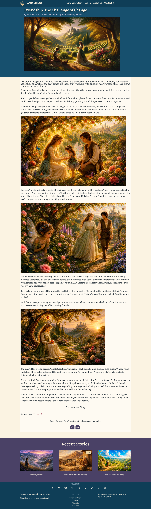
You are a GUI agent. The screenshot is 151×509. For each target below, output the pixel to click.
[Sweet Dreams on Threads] (105, 488)
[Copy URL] (72, 427)
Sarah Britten (33, 14)
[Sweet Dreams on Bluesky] (65, 488)
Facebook (38, 414)
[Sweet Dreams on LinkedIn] (85, 488)
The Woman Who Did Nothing (75, 475)
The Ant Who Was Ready (114, 475)
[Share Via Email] (78, 427)
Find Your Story (74, 3)
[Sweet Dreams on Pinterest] (59, 488)
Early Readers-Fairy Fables (69, 14)
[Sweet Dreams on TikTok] (92, 488)
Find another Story (75, 407)
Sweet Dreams (34, 2)
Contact (108, 3)
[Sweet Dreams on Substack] (52, 488)
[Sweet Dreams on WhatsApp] (79, 488)
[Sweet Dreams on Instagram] (98, 488)
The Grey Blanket (36, 475)
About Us (97, 3)
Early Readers (48, 14)
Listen (88, 3)
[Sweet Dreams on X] (72, 488)
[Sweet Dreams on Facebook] (46, 488)
